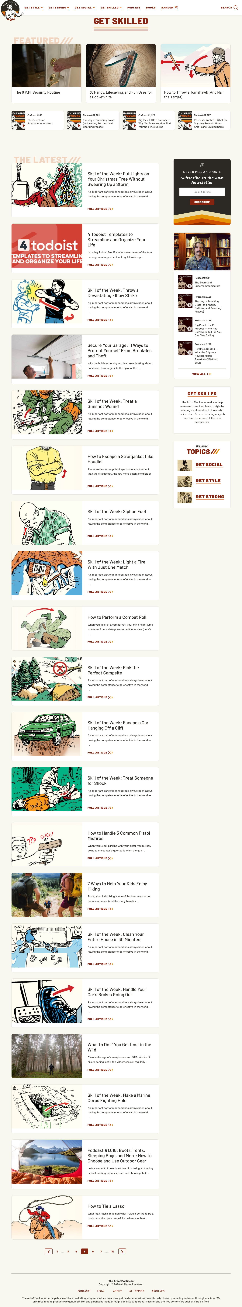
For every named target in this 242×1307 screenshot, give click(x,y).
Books (151, 7)
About (117, 1291)
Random (167, 7)
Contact (84, 1291)
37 (112, 1251)
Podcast (133, 7)
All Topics (136, 1291)
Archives (158, 1291)
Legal (101, 1291)
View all (199, 374)
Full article (97, 208)
